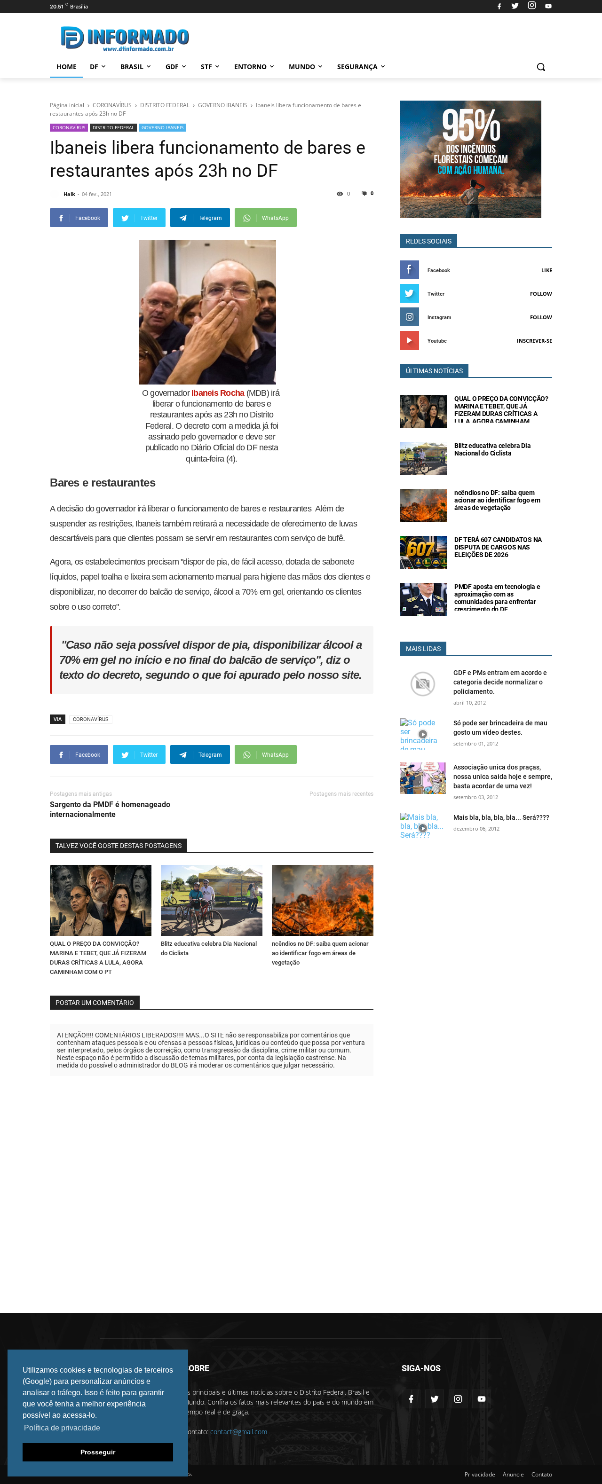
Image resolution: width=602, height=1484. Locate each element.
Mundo (302, 66)
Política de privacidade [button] (62, 1428)
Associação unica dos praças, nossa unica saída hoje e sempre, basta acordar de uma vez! (502, 776)
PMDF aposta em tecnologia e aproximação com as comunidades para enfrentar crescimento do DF (497, 598)
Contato (541, 1474)
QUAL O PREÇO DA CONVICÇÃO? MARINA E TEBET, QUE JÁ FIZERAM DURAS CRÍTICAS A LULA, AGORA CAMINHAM (501, 410)
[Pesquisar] (541, 66)
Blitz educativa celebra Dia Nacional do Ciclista (492, 449)
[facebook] (499, 6)
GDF (172, 66)
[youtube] (547, 6)
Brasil (131, 66)
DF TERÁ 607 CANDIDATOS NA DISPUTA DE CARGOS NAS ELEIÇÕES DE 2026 (498, 547)
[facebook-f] (411, 1399)
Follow (541, 293)
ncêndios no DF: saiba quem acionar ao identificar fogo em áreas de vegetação (320, 953)
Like (546, 270)
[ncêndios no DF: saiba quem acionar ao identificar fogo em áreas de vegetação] (322, 900)
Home (66, 66)
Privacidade (480, 1474)
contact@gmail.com (238, 1431)
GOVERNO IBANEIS (162, 127)
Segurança (357, 66)
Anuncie (513, 1474)
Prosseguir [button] (97, 1452)
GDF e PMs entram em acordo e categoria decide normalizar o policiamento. (500, 682)
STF (206, 66)
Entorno (250, 66)
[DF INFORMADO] (125, 38)
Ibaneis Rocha (217, 393)
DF (94, 66)
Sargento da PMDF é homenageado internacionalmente (110, 809)
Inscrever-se (534, 340)
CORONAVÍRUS (69, 127)
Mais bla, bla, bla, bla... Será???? (501, 817)
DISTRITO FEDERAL (113, 127)
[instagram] (532, 6)
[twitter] (515, 6)
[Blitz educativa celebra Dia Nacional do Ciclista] (211, 900)
